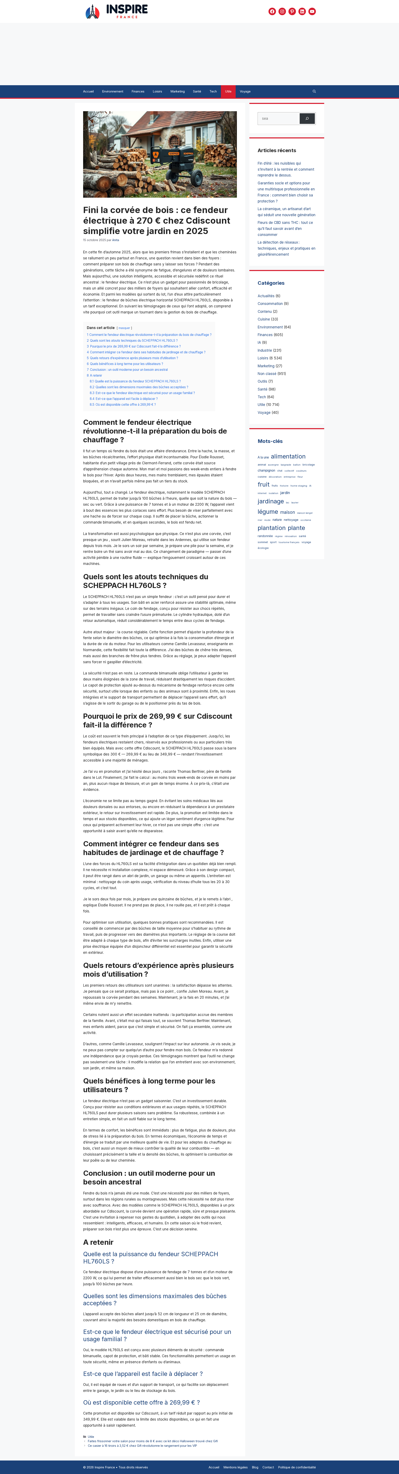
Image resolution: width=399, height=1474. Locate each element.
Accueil (88, 91)
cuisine (262, 476)
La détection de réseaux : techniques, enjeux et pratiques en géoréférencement (286, 248)
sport (273, 542)
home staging (299, 485)
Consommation (270, 304)
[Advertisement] (199, 54)
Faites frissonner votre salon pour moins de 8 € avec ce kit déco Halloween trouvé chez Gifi (153, 1441)
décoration (275, 476)
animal (262, 464)
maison (287, 512)
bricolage (309, 464)
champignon (266, 470)
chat (279, 470)
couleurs (301, 470)
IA (259, 342)
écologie (263, 548)
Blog (255, 1467)
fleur (300, 476)
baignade (286, 464)
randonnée (265, 536)
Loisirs (157, 91)
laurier (294, 502)
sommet (263, 542)
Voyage (245, 91)
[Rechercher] (307, 118)
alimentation (288, 456)
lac (287, 502)
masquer (124, 328)
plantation (272, 527)
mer (260, 520)
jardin (285, 492)
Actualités (266, 296)
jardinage (271, 501)
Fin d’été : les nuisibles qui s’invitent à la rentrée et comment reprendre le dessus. (286, 169)
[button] (314, 91)
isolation (273, 493)
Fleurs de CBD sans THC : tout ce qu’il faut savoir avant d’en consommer (285, 229)
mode (267, 520)
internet (262, 493)
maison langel (305, 513)
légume (268, 511)
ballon (296, 464)
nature (277, 520)
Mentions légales (235, 1467)
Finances (138, 91)
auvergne (273, 464)
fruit (264, 484)
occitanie (305, 520)
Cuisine (264, 319)
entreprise (290, 476)
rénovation (291, 536)
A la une (263, 457)
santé (302, 536)
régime (279, 536)
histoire (284, 485)
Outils (262, 381)
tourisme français (289, 542)
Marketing (177, 91)
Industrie (265, 350)
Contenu (265, 311)
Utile (228, 91)
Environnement (112, 91)
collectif (289, 470)
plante (296, 527)
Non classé (267, 374)
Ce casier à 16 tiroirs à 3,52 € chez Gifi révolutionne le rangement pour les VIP (142, 1445)
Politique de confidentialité (297, 1467)
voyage (306, 542)
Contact (268, 1467)
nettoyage (291, 519)
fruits (275, 485)
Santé (197, 91)
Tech (213, 91)
